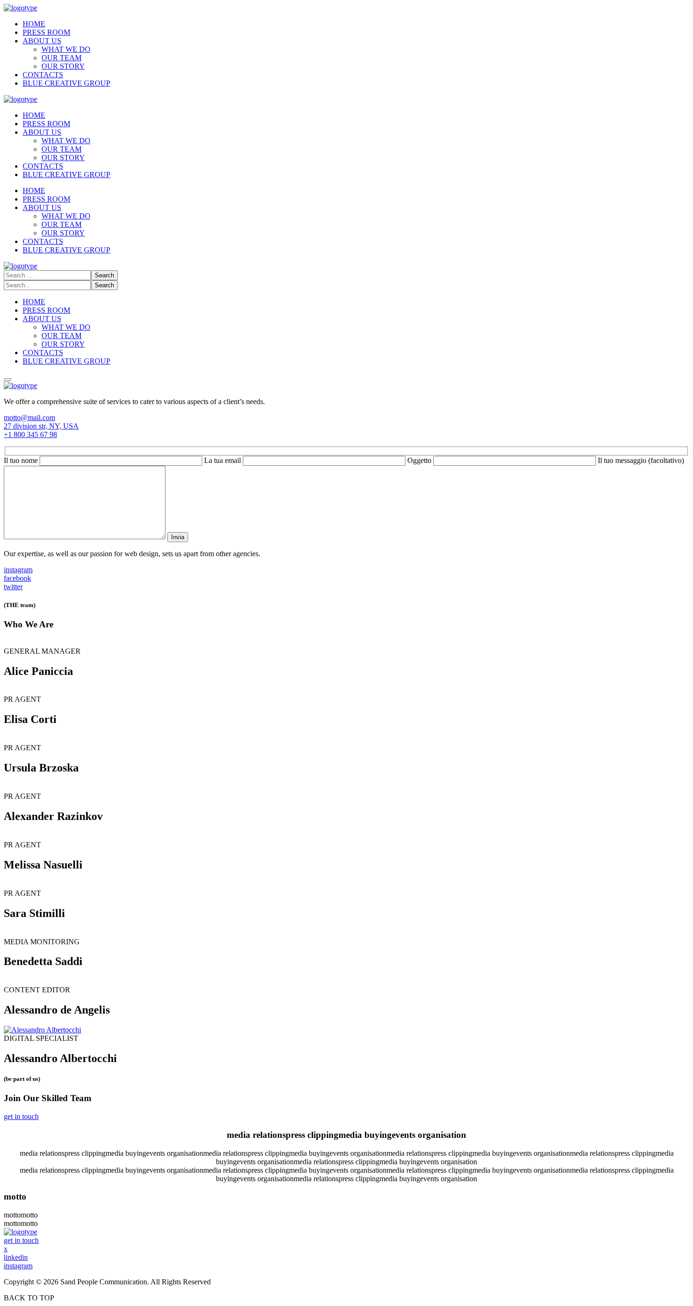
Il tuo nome (22, 460)
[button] (346, 418)
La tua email (223, 460)
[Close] (7, 379)
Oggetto (420, 460)
